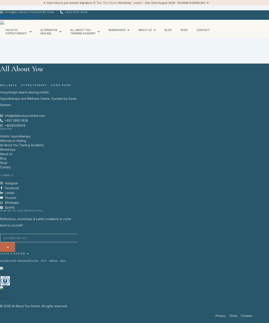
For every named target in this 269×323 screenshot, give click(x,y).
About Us (6, 154)
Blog (168, 30)
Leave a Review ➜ (14, 253)
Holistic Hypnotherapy (15, 136)
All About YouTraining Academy (83, 31)
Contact (203, 30)
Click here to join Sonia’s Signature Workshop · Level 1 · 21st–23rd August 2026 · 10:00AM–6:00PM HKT (126, 2)
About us (145, 30)
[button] (18, 31)
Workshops (116, 30)
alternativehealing (48, 31)
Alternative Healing (13, 140)
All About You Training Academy (22, 145)
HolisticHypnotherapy (17, 31)
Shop (184, 30)
